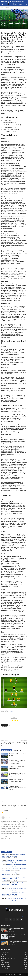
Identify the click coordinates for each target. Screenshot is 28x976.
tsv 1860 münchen (5, 726)
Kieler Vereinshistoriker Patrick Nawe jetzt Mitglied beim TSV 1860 (17, 775)
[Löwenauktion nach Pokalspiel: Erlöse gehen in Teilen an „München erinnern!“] (4, 761)
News (8, 20)
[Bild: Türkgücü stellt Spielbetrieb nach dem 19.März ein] (4, 930)
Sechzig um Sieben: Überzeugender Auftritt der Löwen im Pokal (17, 787)
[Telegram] (19, 734)
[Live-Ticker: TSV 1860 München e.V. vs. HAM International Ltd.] (4, 936)
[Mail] (14, 919)
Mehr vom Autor (17, 750)
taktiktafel (18, 724)
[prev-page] (2, 793)
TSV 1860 (16, 20)
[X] (10, 734)
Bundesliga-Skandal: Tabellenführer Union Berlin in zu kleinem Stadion (18, 942)
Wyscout (10, 711)
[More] (22, 734)
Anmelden (24, 802)
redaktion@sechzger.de (20, 916)
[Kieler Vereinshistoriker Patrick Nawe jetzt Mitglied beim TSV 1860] (4, 774)
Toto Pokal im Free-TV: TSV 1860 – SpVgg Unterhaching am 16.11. (7, 744)
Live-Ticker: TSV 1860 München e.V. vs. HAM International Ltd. (17, 935)
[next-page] (4, 793)
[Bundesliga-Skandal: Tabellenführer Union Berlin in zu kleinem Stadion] (4, 943)
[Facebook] (7, 734)
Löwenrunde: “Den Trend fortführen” (21, 743)
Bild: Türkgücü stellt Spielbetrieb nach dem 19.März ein (16, 929)
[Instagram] (10, 919)
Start (2, 7)
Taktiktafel (12, 20)
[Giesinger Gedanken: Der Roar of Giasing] (4, 755)
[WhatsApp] (13, 734)
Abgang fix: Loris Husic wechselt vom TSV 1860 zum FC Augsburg (13, 856)
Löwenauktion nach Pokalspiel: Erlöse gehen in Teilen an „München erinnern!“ (17, 762)
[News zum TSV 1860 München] (14, 4)
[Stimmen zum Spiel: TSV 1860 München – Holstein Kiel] (4, 781)
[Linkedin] (16, 734)
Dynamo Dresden (12, 724)
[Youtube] (21, 919)
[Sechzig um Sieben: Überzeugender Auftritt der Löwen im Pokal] (4, 787)
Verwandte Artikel (6, 750)
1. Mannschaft (6, 7)
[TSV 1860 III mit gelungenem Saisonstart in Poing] (4, 768)
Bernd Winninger (6, 26)
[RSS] (17, 919)
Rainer (7, 817)
